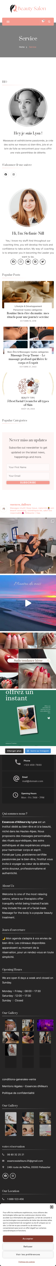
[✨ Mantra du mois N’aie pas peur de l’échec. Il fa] (28, 603)
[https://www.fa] (6, 174)
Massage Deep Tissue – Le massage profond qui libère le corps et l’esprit (28, 359)
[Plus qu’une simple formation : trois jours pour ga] (28, 546)
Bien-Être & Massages (18, 352)
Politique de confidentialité (18, 1092)
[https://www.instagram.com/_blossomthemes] (14, 174)
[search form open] (49, 21)
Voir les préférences (28, 1254)
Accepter (28, 1238)
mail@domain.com (32, 781)
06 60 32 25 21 (15, 1154)
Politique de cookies (27, 1262)
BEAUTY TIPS (28, 398)
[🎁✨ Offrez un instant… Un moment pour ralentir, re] (28, 718)
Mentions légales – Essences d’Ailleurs (25, 1086)
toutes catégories (33, 310)
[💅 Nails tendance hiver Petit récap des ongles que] (28, 661)
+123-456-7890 (33, 765)
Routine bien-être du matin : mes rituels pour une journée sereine (28, 315)
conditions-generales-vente (19, 1079)
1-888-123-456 (15, 1199)
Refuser (28, 1246)
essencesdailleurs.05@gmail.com (25, 1161)
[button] (51, 1207)
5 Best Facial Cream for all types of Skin (28, 403)
